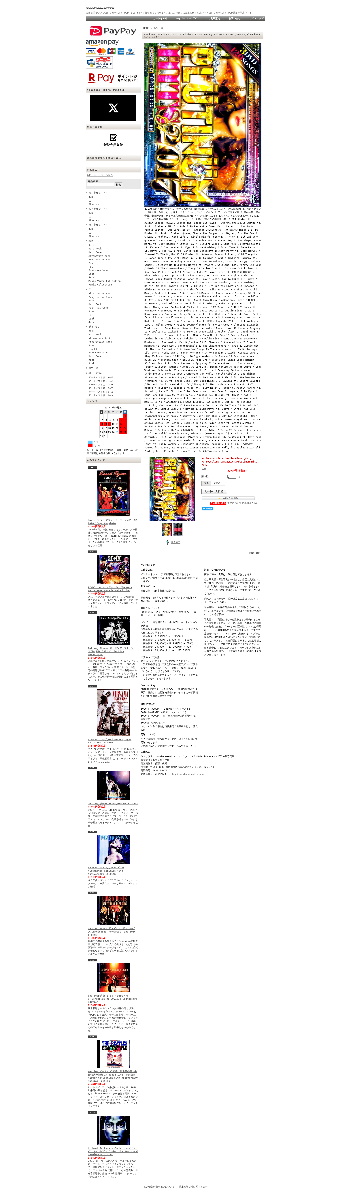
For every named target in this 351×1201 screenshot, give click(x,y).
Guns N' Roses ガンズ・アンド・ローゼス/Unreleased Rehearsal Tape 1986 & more (112, 931)
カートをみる (160, 18)
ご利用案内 (214, 18)
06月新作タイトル (98, 224)
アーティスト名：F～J (100, 381)
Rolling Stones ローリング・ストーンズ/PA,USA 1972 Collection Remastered (111, 651)
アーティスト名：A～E (100, 377)
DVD (90, 197)
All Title (95, 373)
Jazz (91, 277)
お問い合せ (235, 18)
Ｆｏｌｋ (93, 349)
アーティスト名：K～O (100, 384)
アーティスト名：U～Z (100, 391)
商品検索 (93, 181)
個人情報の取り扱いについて (159, 1186)
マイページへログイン (188, 18)
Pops (91, 263)
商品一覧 (93, 367)
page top (254, 553)
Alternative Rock (100, 293)
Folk (91, 266)
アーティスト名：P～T (100, 388)
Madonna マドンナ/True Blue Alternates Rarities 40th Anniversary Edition (106, 870)
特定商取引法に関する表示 (193, 1186)
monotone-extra (100, 8)
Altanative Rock (99, 256)
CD (89, 200)
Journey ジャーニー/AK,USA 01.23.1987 (113, 803)
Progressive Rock (100, 259)
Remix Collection (100, 284)
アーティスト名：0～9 (100, 395)
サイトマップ (256, 18)
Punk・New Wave (98, 270)
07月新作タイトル (98, 208)
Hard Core (95, 252)
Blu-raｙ (94, 204)
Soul (91, 273)
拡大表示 (175, 542)
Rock (91, 245)
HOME (146, 28)
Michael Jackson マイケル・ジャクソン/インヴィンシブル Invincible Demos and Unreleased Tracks (113, 1151)
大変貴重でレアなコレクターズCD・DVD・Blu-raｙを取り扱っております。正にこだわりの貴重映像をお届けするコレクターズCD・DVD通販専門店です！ (169, 12)
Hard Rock (95, 248)
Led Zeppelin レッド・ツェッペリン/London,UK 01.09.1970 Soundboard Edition (112, 998)
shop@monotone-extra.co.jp (189, 774)
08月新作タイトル (98, 192)
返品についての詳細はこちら (242, 503)
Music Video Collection (104, 281)
